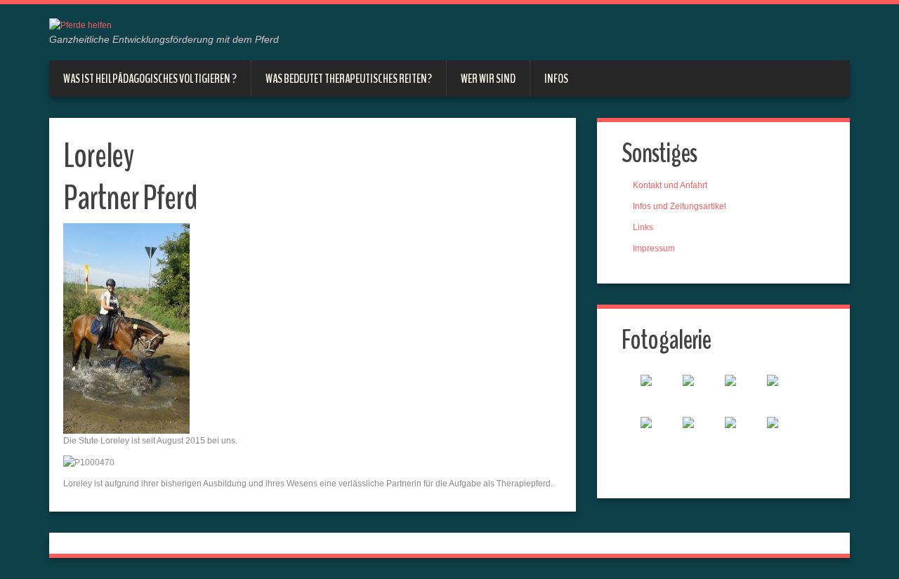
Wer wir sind (488, 78)
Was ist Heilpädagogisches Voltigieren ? (150, 78)
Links (643, 227)
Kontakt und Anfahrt (670, 185)
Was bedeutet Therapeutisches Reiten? (348, 78)
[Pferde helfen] (80, 24)
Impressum (654, 248)
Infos (556, 78)
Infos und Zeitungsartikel (679, 206)
